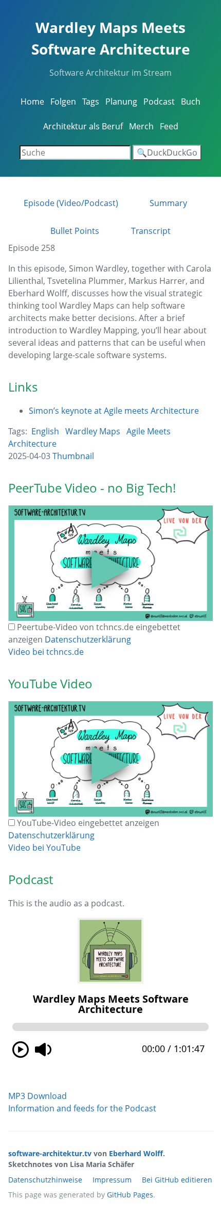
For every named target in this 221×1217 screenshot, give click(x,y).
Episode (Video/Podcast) (71, 203)
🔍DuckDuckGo (167, 152)
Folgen (63, 101)
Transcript (151, 230)
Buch (190, 101)
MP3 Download (37, 1096)
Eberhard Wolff (136, 1153)
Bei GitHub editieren (177, 1180)
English (45, 431)
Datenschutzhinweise (45, 1180)
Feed (169, 126)
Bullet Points (74, 230)
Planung (121, 101)
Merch (141, 126)
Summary (168, 203)
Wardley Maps (92, 431)
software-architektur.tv (49, 1153)
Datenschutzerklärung (88, 639)
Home (32, 101)
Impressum (112, 1180)
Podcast (159, 101)
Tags (90, 101)
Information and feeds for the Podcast (82, 1108)
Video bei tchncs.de (46, 651)
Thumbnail (73, 456)
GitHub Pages (130, 1194)
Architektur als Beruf (83, 126)
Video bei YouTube (44, 847)
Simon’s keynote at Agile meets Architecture (114, 410)
